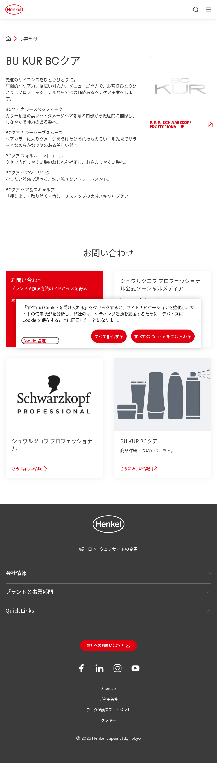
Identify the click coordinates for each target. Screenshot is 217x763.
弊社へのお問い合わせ (105, 646)
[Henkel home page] (8, 38)
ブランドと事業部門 (29, 591)
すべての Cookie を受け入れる (163, 336)
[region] (108, 323)
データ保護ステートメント (108, 709)
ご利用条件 (108, 699)
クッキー (108, 720)
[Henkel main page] (14, 9)
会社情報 (16, 573)
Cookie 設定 (34, 340)
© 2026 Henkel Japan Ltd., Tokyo (108, 738)
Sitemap (108, 688)
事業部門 (28, 38)
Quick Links (20, 610)
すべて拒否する (109, 336)
